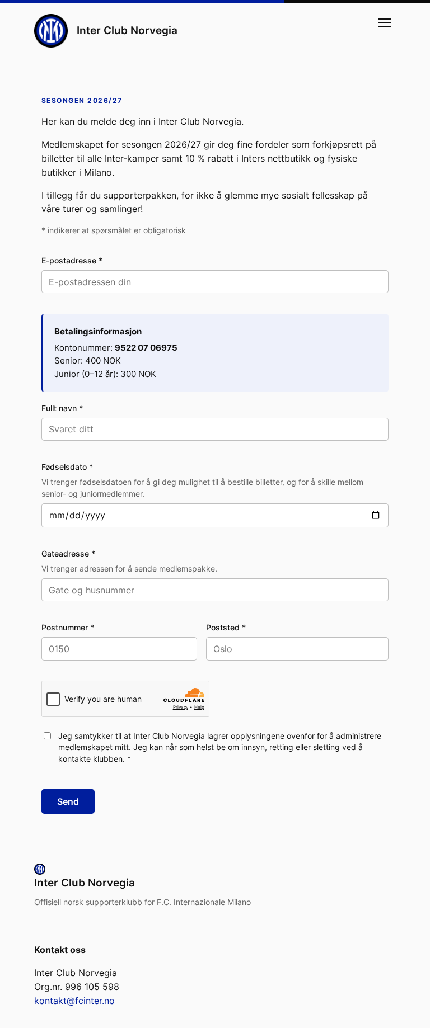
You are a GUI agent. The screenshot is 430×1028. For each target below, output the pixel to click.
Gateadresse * (68, 553)
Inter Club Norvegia (127, 30)
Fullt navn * (62, 408)
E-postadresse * (71, 260)
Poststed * (226, 627)
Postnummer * (67, 627)
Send (68, 801)
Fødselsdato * (67, 466)
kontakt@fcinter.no (74, 1000)
